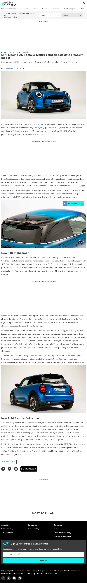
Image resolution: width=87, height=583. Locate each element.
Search (84, 3)
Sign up (43, 560)
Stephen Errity (9, 68)
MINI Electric (41, 124)
